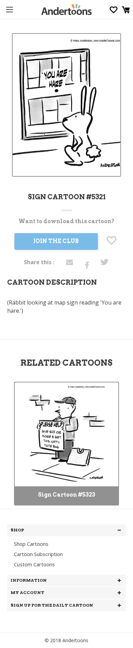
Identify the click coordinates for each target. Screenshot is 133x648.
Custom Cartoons (34, 564)
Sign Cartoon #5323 (66, 494)
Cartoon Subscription (38, 554)
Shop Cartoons (31, 543)
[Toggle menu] (9, 9)
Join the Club (56, 241)
